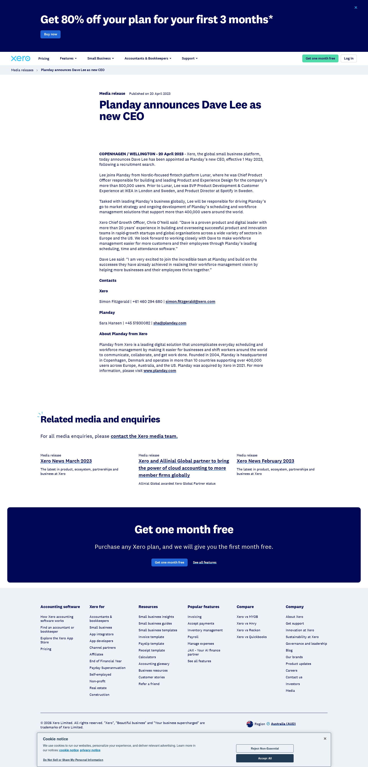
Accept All (265, 758)
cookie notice (69, 750)
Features (67, 58)
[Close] (325, 738)
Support (188, 58)
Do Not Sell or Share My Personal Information (73, 760)
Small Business (99, 58)
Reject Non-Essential (265, 748)
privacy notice (90, 750)
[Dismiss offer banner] (356, 7)
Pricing (43, 58)
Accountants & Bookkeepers (146, 58)
